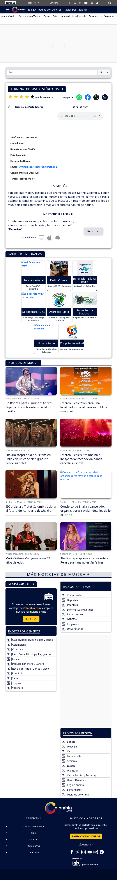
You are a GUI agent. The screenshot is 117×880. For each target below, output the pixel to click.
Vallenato (17, 687)
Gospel (16, 659)
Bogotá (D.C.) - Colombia (59, 286)
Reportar (93, 231)
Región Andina (75, 785)
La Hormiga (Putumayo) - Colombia (33, 319)
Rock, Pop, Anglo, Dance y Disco (30, 668)
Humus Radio (46, 343)
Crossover (18, 649)
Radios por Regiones (76, 9)
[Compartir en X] (96, 97)
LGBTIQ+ (72, 619)
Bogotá (71, 741)
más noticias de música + (58, 574)
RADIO (32, 9)
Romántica (18, 673)
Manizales (73, 770)
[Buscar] (110, 2)
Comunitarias (75, 595)
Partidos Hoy (33, 2)
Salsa (15, 678)
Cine (33, 832)
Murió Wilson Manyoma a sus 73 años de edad (27, 560)
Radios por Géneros (49, 9)
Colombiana (19, 644)
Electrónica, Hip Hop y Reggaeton (31, 654)
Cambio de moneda (33, 826)
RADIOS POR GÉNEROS (24, 631)
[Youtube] (86, 3)
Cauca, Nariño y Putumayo (82, 775)
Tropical (16, 683)
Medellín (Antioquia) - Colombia (59, 319)
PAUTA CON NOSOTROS (86, 836)
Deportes (72, 600)
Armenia (72, 761)
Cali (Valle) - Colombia (84, 286)
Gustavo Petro (42, 16)
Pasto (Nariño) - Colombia (33, 287)
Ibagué (71, 765)
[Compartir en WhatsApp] (79, 97)
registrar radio (21, 584)
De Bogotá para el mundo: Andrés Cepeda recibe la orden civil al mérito (29, 407)
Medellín (72, 746)
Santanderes (74, 789)
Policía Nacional (33, 280)
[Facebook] (70, 2)
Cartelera (54, 2)
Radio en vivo (34, 845)
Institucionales (75, 614)
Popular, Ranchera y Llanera (28, 663)
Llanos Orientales (77, 780)
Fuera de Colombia (78, 794)
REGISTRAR (31, 619)
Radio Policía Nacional (84, 312)
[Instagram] (80, 2)
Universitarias (75, 628)
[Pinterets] (101, 851)
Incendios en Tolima (21, 16)
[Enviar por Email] (105, 97)
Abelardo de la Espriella (65, 16)
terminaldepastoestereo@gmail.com (38, 166)
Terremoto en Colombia (93, 16)
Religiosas (73, 624)
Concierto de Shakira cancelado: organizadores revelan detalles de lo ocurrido (85, 510)
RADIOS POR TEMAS (77, 587)
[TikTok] (97, 2)
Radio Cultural (59, 280)
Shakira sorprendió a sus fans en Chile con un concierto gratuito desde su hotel (28, 459)
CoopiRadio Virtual (72, 343)
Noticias (10, 2)
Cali (69, 751)
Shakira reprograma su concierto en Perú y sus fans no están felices (85, 560)
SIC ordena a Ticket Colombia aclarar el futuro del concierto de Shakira (31, 508)
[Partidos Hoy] (92, 2)
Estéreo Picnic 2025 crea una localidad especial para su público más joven (83, 407)
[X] (75, 2)
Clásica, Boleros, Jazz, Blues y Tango (32, 639)
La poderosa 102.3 (33, 311)
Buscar (104, 72)
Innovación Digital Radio (84, 280)
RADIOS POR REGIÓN (77, 733)
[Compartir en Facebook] (88, 97)
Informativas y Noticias (80, 609)
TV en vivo (33, 852)
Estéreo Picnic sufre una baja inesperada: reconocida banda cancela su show (81, 459)
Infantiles (72, 604)
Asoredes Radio (59, 311)
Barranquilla (74, 756)
